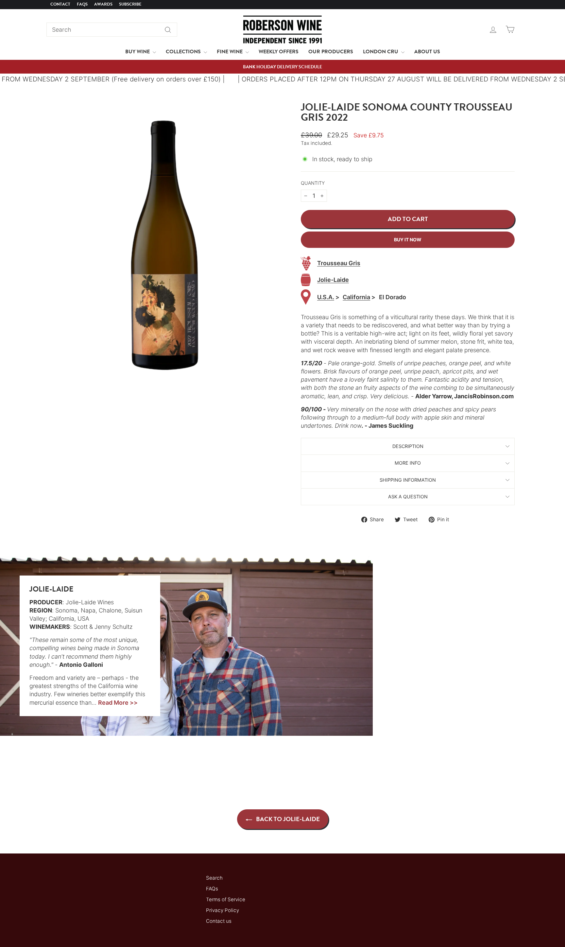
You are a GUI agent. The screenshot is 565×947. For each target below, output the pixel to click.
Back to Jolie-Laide (287, 819)
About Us (427, 52)
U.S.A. (325, 297)
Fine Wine (230, 52)
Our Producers (330, 52)
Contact (60, 4)
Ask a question (408, 496)
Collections (184, 52)
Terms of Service (225, 899)
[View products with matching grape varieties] (306, 263)
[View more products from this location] (306, 297)
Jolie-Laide (333, 279)
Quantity (313, 183)
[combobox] (111, 30)
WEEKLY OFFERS (279, 52)
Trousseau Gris (338, 263)
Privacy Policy (222, 910)
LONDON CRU (381, 52)
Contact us (218, 921)
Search (214, 878)
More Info (408, 463)
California (356, 297)
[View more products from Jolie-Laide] (306, 280)
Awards (103, 4)
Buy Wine (138, 52)
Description (407, 446)
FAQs (82, 4)
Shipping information (408, 480)
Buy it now (407, 239)
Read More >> (118, 702)
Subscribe (130, 4)
